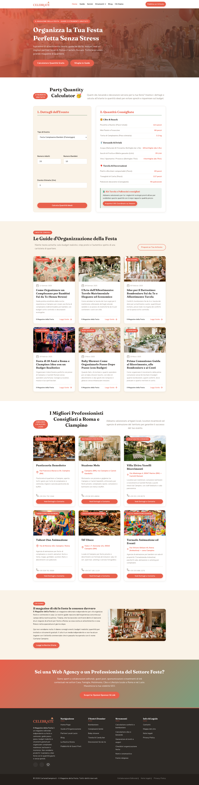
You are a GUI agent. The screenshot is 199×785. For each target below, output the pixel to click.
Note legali (148, 733)
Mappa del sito (149, 729)
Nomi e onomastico (124, 753)
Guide (82, 4)
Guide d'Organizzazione (71, 729)
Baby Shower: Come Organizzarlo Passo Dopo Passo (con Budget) (98, 364)
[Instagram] (42, 764)
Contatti (147, 724)
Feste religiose (122, 758)
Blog (110, 4)
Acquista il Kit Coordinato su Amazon (120, 203)
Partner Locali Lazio (69, 733)
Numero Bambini (70, 156)
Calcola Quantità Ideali (62, 205)
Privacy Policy (149, 737)
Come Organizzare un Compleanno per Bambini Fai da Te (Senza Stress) (53, 293)
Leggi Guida (64, 319)
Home (74, 4)
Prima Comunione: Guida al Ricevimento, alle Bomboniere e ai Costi (143, 364)
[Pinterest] (48, 764)
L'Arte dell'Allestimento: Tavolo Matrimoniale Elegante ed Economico (97, 293)
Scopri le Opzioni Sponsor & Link (99, 695)
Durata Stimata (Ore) (46, 180)
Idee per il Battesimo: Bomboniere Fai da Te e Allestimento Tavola (142, 293)
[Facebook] (35, 764)
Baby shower (93, 733)
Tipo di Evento (43, 132)
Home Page (65, 724)
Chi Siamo (119, 4)
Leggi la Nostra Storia (46, 645)
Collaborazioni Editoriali (127, 778)
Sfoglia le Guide (82, 63)
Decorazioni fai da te (97, 742)
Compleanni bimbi (95, 729)
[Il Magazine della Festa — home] (41, 4)
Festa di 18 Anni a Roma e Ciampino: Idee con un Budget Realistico (53, 364)
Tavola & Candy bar (96, 737)
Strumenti (99, 4)
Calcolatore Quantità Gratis (50, 63)
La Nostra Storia (68, 742)
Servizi (90, 4)
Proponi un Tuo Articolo (151, 247)
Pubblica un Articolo (155, 4)
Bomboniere (93, 724)
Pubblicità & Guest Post (71, 746)
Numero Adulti (43, 156)
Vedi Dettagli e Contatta (54, 501)
